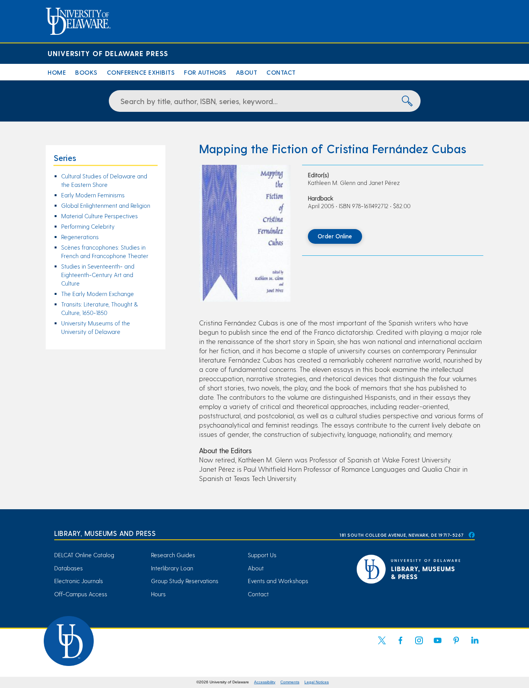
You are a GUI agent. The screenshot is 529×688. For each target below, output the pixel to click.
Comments (289, 682)
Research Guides (173, 554)
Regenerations (80, 236)
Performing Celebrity (88, 226)
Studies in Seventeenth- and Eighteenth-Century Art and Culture (97, 275)
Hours (158, 593)
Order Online (335, 236)
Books (86, 72)
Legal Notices (316, 682)
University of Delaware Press (108, 53)
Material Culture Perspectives (99, 215)
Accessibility (264, 682)
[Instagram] (419, 645)
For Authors (205, 72)
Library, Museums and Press (105, 533)
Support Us (262, 554)
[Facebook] (400, 645)
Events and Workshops (278, 580)
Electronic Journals (78, 580)
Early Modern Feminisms (93, 195)
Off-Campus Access (80, 593)
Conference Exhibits (141, 72)
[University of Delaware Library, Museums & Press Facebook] (471, 534)
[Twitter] (381, 645)
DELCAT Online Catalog (84, 554)
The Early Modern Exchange (97, 293)
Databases (68, 568)
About (247, 72)
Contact (281, 72)
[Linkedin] (474, 645)
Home (57, 72)
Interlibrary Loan (172, 568)
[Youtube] (437, 645)
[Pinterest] (456, 645)
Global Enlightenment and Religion (105, 205)
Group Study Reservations (184, 580)
